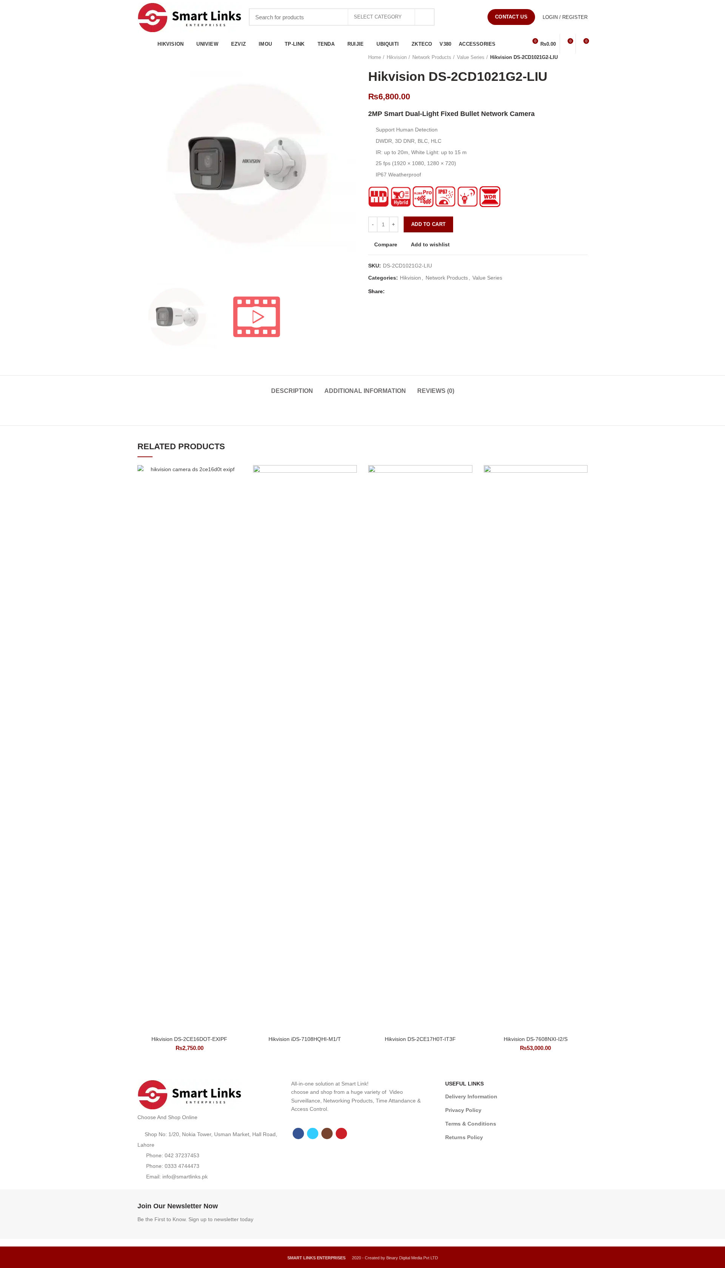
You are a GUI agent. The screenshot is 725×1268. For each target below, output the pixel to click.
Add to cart (428, 224)
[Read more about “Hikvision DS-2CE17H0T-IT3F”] (466, 494)
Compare (385, 244)
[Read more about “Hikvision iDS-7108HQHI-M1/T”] (351, 494)
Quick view (236, 511)
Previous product (568, 57)
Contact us (511, 17)
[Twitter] (456, 17)
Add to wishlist (430, 244)
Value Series (470, 57)
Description (292, 391)
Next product (584, 57)
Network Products (431, 57)
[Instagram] (465, 17)
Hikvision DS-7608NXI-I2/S (536, 1039)
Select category (378, 17)
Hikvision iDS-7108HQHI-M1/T (304, 1039)
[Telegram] (429, 291)
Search (424, 17)
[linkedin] (419, 291)
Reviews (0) (435, 391)
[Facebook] (447, 17)
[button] (236, 494)
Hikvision (397, 57)
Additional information (365, 391)
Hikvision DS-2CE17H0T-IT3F (420, 1039)
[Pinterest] (475, 17)
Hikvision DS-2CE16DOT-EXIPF (189, 1039)
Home (374, 57)
